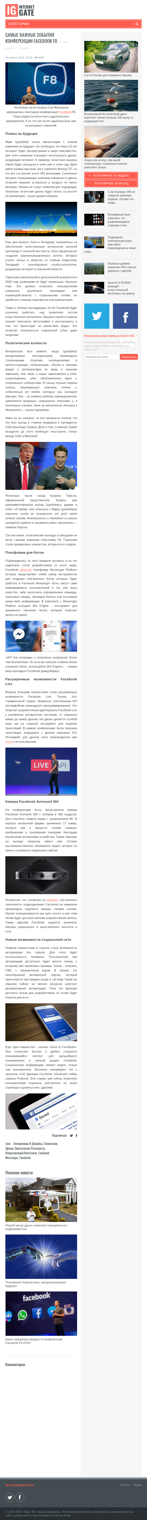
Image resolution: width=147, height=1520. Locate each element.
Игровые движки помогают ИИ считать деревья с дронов (122, 267)
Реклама (137, 1485)
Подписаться (129, 356)
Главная (25, 48)
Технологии (50, 1143)
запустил (26, 569)
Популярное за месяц (111, 183)
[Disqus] (41, 1415)
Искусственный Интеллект (21, 1153)
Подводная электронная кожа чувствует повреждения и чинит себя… (110, 244)
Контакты (125, 1485)
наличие (52, 899)
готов (9, 741)
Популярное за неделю (111, 175)
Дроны (9, 1148)
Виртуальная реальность (30, 1148)
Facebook (65, 112)
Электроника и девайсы (27, 1143)
